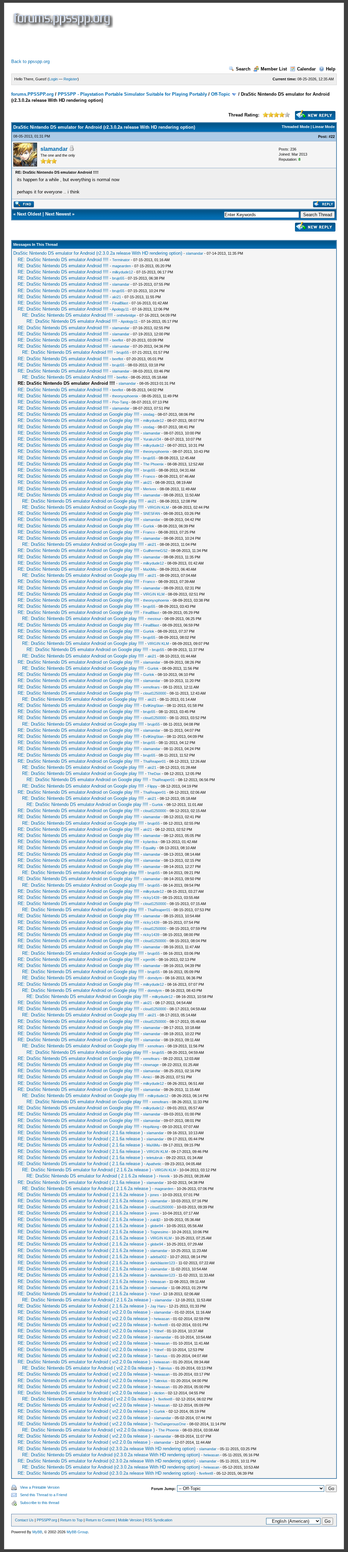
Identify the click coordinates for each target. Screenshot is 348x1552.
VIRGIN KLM (158, 507)
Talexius (161, 1356)
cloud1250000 (154, 693)
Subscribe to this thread (39, 1503)
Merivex (149, 489)
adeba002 (158, 1257)
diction (159, 1393)
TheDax (154, 774)
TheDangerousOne (170, 1424)
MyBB (37, 1532)
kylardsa (150, 842)
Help (330, 69)
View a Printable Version (39, 1487)
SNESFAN (151, 513)
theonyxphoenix (125, 396)
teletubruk (154, 1158)
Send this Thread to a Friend (43, 1495)
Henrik (164, 1176)
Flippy (152, 786)
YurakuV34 (152, 439)
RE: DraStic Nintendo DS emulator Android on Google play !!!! (78, 414)
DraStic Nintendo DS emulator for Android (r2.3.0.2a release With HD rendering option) (97, 253)
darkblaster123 (162, 1263)
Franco (149, 476)
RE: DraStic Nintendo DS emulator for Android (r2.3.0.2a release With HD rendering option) (106, 1448)
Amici (147, 1077)
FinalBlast (120, 303)
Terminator (121, 260)
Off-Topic (220, 94)
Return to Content (100, 1520)
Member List (274, 69)
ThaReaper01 (154, 761)
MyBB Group (77, 1532)
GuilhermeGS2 (155, 551)
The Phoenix (153, 464)
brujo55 (118, 278)
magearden (121, 266)
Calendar (306, 69)
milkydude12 (122, 272)
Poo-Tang (120, 402)
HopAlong (151, 1127)
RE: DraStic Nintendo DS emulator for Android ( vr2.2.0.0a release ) (84, 1312)
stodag (148, 414)
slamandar (54, 149)
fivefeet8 (161, 1325)
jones (154, 1195)
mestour (154, 619)
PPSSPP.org (47, 1520)
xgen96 (149, 959)
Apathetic (153, 1164)
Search (243, 69)
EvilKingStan (153, 705)
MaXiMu (149, 569)
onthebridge (126, 315)
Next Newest (58, 214)
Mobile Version (130, 1520)
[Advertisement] (135, 43)
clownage (151, 1065)
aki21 (116, 297)
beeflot (117, 340)
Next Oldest (29, 214)
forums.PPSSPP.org (32, 94)
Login (53, 79)
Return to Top (71, 1520)
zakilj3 (155, 1220)
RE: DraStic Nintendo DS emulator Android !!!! (63, 259)
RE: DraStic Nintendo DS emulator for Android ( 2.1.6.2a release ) (86, 1169)
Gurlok (148, 526)
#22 (332, 136)
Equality (149, 848)
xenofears (151, 687)
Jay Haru (158, 1306)
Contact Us (24, 1520)
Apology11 (120, 309)
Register (70, 79)
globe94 (156, 1226)
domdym (154, 978)
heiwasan (158, 1282)
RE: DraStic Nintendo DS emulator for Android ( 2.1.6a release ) (80, 1132)
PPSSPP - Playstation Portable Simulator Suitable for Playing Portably (132, 94)
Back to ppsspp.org (30, 61)
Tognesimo (159, 1232)
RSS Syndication (158, 1520)
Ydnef (155, 1294)
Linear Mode (324, 127)
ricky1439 (151, 898)
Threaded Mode (296, 127)
